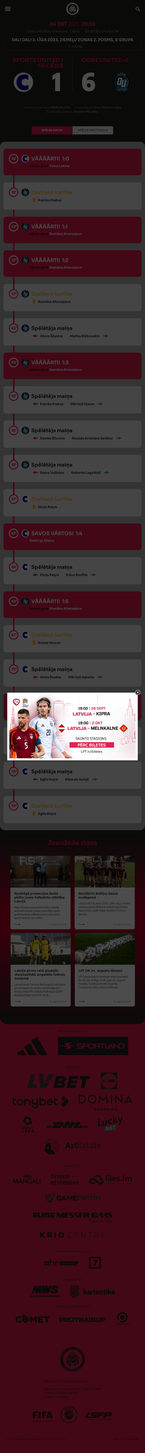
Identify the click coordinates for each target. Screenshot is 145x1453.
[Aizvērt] (137, 692)
